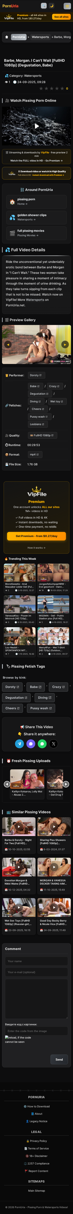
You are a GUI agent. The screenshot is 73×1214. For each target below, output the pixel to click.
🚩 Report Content (36, 1171)
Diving (34, 401)
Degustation (37, 393)
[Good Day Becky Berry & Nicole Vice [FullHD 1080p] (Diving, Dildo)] (54, 907)
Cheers (36, 409)
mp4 (33, 454)
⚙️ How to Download (37, 1106)
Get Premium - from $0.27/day (36, 536)
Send (59, 1059)
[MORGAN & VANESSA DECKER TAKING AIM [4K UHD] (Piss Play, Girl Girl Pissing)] (54, 867)
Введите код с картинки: (21, 1024)
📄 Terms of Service (36, 1148)
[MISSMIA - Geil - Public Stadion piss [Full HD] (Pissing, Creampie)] (53, 604)
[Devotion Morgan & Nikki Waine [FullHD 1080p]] (18, 867)
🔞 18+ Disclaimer (36, 1156)
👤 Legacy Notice (36, 1121)
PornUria (19, 37)
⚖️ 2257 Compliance (36, 1163)
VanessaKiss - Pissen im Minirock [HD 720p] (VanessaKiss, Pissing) (18, 617)
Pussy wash (37, 416)
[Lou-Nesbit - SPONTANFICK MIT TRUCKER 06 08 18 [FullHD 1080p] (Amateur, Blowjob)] (19, 636)
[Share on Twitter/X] (53, 743)
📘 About (36, 1113)
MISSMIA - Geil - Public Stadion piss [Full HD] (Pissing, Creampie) (51, 617)
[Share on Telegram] (19, 743)
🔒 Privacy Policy (36, 1141)
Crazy (52, 386)
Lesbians (35, 424)
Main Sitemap (36, 1190)
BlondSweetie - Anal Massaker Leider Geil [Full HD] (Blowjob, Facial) (18, 585)
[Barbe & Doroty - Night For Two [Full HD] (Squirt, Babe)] (18, 826)
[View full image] (36, 344)
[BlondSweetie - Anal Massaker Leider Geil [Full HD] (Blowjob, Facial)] (19, 573)
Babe (33, 386)
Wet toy (55, 401)
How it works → (36, 547)
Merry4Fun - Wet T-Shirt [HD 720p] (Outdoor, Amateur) (52, 649)
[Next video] (66, 784)
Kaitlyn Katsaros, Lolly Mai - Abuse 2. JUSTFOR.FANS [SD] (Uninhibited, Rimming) (27, 796)
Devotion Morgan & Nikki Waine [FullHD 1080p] (16, 882)
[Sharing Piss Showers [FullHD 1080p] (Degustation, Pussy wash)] (54, 826)
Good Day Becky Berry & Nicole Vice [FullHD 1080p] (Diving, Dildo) (53, 922)
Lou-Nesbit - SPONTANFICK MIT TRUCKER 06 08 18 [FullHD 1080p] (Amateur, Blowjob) (19, 649)
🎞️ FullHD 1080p (40, 435)
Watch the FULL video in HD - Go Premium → (36, 160)
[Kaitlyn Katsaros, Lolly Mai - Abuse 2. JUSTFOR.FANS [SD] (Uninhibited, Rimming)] (27, 779)
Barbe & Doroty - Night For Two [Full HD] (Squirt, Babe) (18, 841)
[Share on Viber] (30, 743)
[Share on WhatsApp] (42, 743)
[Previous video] (7, 784)
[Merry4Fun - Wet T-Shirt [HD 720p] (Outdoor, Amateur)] (53, 636)
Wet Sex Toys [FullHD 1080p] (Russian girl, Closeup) (17, 922)
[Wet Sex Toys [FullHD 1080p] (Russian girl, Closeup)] (18, 907)
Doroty (34, 375)
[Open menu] (67, 6)
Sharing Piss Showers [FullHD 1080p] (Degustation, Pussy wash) (53, 841)
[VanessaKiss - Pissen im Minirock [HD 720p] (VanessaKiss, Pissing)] (19, 604)
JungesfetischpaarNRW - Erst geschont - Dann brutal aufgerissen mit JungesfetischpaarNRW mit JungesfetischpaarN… (52, 585)
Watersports (40, 37)
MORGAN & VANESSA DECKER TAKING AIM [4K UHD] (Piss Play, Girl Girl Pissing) (53, 882)
